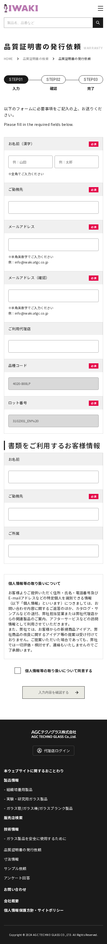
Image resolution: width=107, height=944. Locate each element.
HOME (8, 58)
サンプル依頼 (15, 868)
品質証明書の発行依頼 (22, 849)
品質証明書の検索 (36, 58)
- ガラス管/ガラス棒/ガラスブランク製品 (38, 808)
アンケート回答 (17, 877)
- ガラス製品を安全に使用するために (35, 838)
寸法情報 (11, 859)
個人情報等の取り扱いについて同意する (58, 670)
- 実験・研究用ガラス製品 (26, 798)
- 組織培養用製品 (18, 789)
